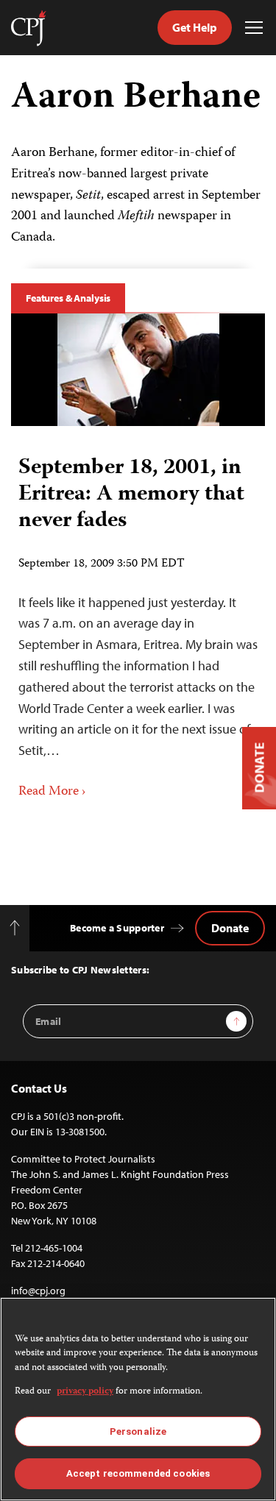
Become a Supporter (117, 927)
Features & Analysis (68, 298)
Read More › (52, 792)
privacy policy (85, 1391)
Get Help (194, 27)
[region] (138, 1399)
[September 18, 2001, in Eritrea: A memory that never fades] (138, 369)
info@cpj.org (38, 1290)
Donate (230, 927)
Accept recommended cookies (138, 1473)
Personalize (138, 1431)
